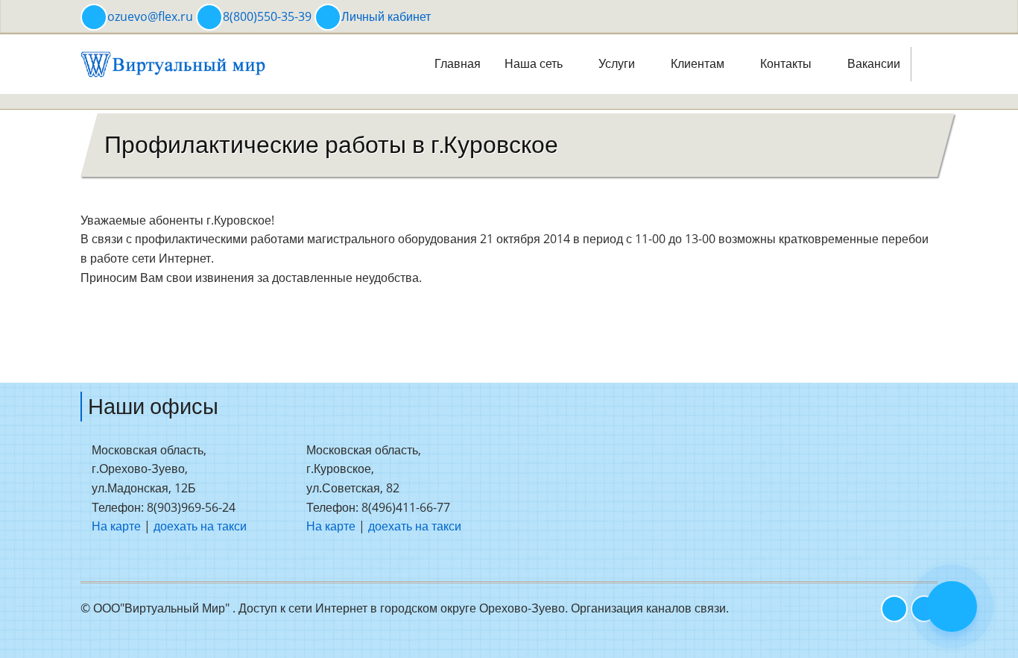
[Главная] (173, 62)
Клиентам (699, 64)
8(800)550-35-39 (267, 16)
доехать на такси (200, 526)
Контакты (787, 64)
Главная (457, 64)
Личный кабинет (386, 16)
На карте (116, 526)
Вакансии (873, 64)
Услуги (618, 64)
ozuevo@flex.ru (150, 16)
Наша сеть (535, 64)
